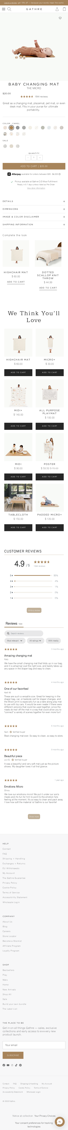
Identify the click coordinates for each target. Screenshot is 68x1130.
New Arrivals (9, 989)
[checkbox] (53, 641)
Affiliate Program (12, 946)
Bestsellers (8, 970)
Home (6, 984)
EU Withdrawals (11, 868)
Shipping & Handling (29, 1084)
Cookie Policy (10, 887)
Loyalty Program (11, 950)
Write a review (34, 610)
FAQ (5, 854)
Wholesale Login (11, 902)
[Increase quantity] (40, 157)
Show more (34, 816)
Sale (5, 999)
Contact (7, 849)
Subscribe (13, 1055)
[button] (60, 18)
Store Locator (10, 936)
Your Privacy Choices (44, 1116)
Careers (7, 931)
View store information (36, 188)
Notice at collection (23, 1116)
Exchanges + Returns (14, 863)
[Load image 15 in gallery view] (34, 47)
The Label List (10, 1009)
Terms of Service (11, 892)
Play (5, 975)
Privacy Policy (10, 883)
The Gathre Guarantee (14, 878)
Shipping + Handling (14, 858)
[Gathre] (34, 9)
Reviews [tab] (14, 623)
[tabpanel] (34, 726)
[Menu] (3, 9)
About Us (8, 921)
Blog (5, 926)
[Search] (11, 9)
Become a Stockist (12, 941)
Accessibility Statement (15, 897)
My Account (9, 873)
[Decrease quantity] (28, 157)
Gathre (12, 1101)
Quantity (34, 153)
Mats (5, 980)
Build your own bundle (14, 1004)
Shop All (7, 994)
